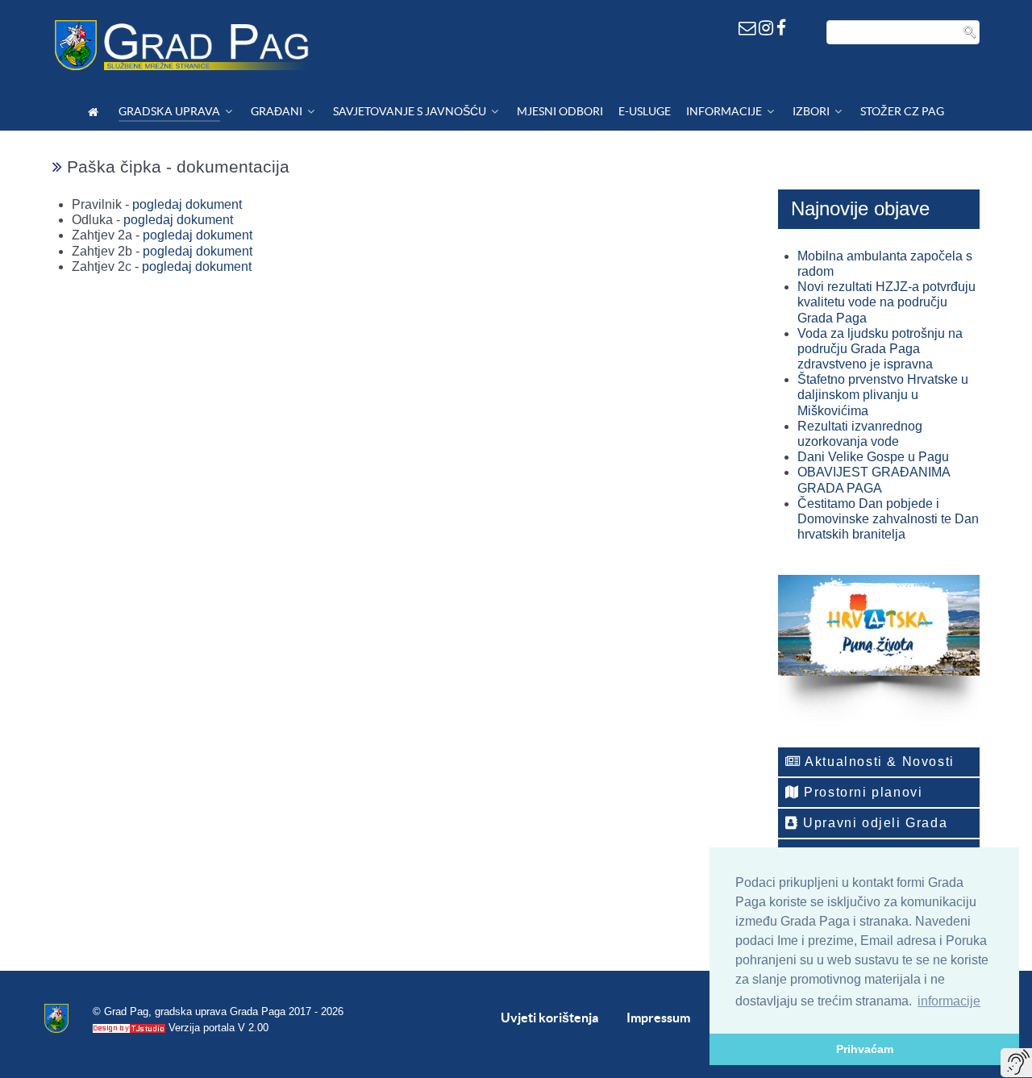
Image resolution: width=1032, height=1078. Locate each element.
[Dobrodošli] (95, 111)
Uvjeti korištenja (549, 1017)
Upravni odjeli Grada (873, 823)
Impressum (658, 1017)
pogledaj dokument (187, 204)
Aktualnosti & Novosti (878, 761)
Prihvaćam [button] (864, 1049)
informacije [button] (949, 1001)
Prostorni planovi (861, 792)
